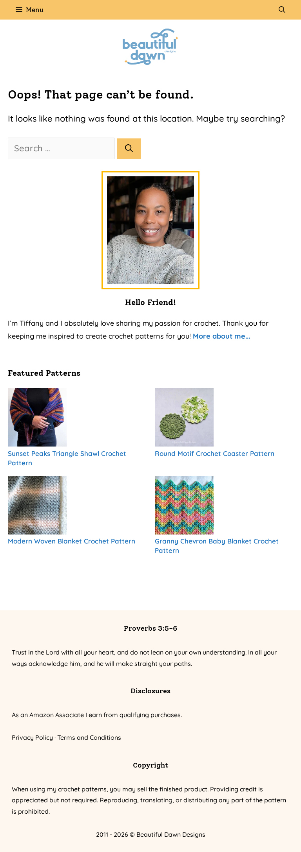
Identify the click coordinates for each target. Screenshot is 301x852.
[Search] (129, 148)
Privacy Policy (32, 737)
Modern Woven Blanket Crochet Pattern (71, 541)
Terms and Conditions (89, 737)
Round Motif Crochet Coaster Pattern (214, 453)
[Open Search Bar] (282, 10)
